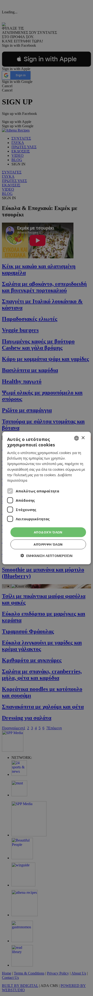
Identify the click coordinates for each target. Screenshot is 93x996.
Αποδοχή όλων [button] (48, 532)
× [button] (83, 438)
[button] (46, 555)
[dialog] (46, 498)
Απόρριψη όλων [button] (48, 544)
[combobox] (76, 438)
